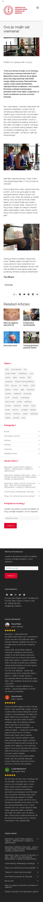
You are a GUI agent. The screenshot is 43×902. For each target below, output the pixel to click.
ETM (7, 386)
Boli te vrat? (9, 881)
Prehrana (7, 445)
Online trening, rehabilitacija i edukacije (19, 492)
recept (25, 406)
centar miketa (10, 373)
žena (23, 418)
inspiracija (30, 390)
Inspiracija (8, 449)
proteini (8, 406)
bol (25, 369)
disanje (22, 377)
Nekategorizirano (10, 453)
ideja (22, 390)
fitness (25, 386)
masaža (15, 398)
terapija (33, 410)
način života (9, 402)
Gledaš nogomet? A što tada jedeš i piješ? (21, 892)
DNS (29, 377)
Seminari (7, 440)
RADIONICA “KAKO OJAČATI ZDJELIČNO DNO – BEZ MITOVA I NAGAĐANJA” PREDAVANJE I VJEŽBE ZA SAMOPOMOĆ (20, 485)
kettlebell (17, 394)
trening (8, 414)
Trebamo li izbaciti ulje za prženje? (18, 872)
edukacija (8, 381)
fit (20, 386)
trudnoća (16, 414)
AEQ (7, 369)
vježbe (7, 418)
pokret (19, 402)
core (31, 373)
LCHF (7, 398)
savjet (7, 410)
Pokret (29, 62)
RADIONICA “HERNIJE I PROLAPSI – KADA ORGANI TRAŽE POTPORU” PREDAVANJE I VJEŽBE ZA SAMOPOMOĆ (20, 477)
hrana (16, 390)
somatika (24, 410)
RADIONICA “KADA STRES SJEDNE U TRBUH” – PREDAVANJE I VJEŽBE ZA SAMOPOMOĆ (18, 469)
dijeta (15, 377)
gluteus (8, 390)
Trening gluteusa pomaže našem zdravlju (30, 348)
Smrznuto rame (10, 346)
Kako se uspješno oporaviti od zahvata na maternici (21, 886)
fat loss (14, 386)
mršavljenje (25, 398)
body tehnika (16, 369)
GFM (33, 386)
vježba (25, 414)
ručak (33, 406)
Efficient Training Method (24, 381)
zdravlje (16, 418)
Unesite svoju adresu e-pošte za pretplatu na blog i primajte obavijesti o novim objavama (21, 510)
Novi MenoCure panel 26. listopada (18, 877)
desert (7, 377)
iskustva (8, 394)
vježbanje (34, 414)
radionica (17, 406)
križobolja (27, 394)
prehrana (27, 402)
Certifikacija (22, 373)
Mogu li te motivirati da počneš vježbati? (19, 496)
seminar (15, 410)
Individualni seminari (12, 436)
